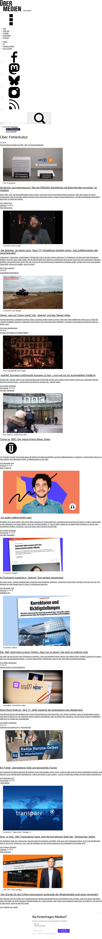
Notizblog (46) (5, 593)
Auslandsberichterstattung (9, 273)
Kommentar (4, 388)
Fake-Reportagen (6, 208)
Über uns (6, 31)
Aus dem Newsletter (7, 390)
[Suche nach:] (13, 123)
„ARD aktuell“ (5, 783)
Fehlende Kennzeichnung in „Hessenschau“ (15, 727)
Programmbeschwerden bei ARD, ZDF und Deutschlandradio (22, 145)
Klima (5, 42)
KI (4, 44)
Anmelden (14, 127)
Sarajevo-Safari (8, 46)
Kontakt (5, 33)
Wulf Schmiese (5, 852)
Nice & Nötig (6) (5, 468)
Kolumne (3, 590)
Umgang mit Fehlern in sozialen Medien (14, 333)
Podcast (6, 38)
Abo (4, 29)
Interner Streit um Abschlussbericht (12, 667)
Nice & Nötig (7, 49)
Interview (3, 205)
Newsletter (7, 35)
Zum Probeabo (11, 131)
